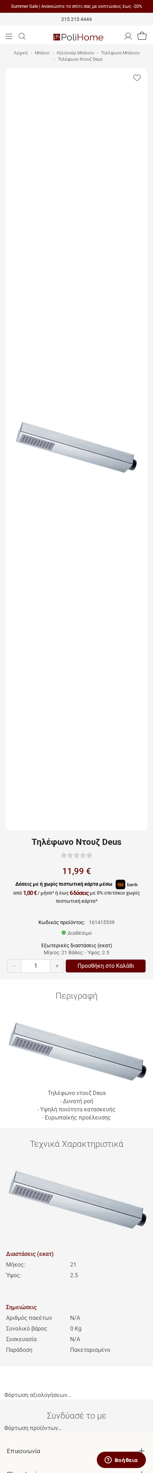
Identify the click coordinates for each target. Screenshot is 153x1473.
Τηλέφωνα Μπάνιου (120, 52)
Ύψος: (13, 1275)
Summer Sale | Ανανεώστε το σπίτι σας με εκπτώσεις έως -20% (76, 6)
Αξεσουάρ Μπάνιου (75, 52)
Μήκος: (15, 1264)
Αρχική (21, 52)
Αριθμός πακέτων (29, 1318)
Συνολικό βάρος (26, 1328)
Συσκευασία (21, 1339)
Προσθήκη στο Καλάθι (106, 965)
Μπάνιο (42, 52)
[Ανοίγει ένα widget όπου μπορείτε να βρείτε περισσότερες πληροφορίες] (121, 1460)
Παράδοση (19, 1350)
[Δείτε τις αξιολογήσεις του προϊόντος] (76, 855)
